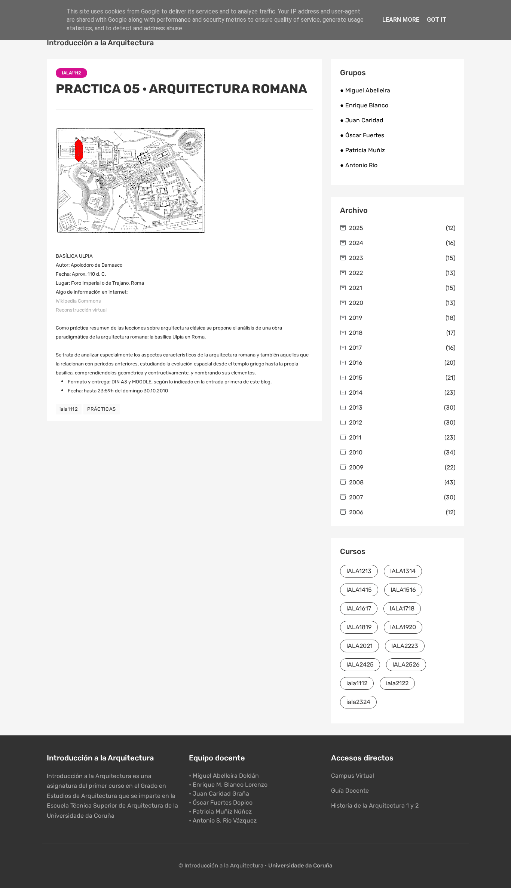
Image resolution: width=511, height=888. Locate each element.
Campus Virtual (352, 775)
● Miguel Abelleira (365, 90)
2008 (402, 482)
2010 (402, 452)
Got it (436, 19)
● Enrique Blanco (364, 105)
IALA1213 (358, 571)
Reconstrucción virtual (81, 310)
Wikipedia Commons (78, 301)
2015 (402, 377)
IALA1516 (403, 589)
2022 (402, 272)
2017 (402, 347)
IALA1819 (358, 627)
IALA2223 (404, 645)
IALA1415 (359, 589)
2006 (402, 512)
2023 (402, 257)
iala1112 (71, 73)
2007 (402, 497)
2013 (402, 407)
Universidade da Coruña (300, 865)
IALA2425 (360, 664)
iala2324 (358, 701)
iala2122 (397, 683)
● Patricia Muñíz (362, 150)
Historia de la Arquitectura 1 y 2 (375, 805)
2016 (402, 362)
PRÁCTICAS (101, 409)
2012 (402, 422)
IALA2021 (359, 645)
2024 (402, 243)
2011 (402, 437)
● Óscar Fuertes (362, 135)
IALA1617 (358, 608)
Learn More (400, 19)
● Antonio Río (358, 165)
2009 (402, 467)
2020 (402, 302)
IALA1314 (403, 571)
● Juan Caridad (361, 120)
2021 (402, 287)
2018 (402, 332)
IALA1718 (402, 608)
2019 (402, 317)
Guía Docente (350, 790)
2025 (402, 228)
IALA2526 (406, 664)
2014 (402, 392)
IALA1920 (403, 627)
